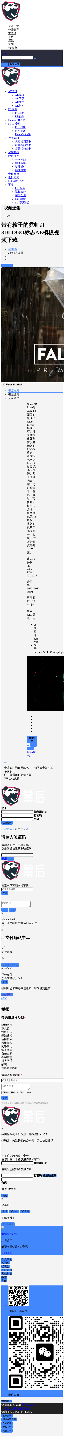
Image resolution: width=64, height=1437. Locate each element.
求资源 (12, 33)
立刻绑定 (7, 994)
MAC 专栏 (14, 123)
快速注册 (14, 64)
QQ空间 (25, 1211)
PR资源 (12, 109)
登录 (5, 64)
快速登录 (7, 822)
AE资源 (12, 91)
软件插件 (13, 155)
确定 (4, 998)
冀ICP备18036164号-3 (17, 1408)
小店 (11, 36)
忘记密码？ (8, 829)
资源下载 (13, 26)
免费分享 (13, 29)
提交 (5, 1098)
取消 (4, 858)
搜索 (5, 893)
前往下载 (7, 265)
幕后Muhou (28, 1404)
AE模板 (12, 249)
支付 (5, 982)
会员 (12, 47)
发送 (10, 858)
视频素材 (13, 138)
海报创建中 (8, 1224)
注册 (28, 829)
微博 (5, 1211)
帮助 (11, 44)
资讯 (11, 40)
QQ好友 (14, 1211)
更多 (11, 184)
